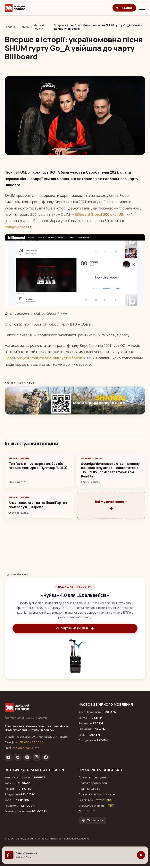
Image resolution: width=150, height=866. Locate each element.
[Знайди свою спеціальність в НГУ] (75, 401)
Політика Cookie (89, 789)
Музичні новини (39, 26)
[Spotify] (27, 757)
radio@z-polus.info (26, 748)
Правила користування (94, 777)
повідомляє (15, 226)
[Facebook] (46, 757)
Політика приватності (93, 783)
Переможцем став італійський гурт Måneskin (45, 357)
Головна (10, 27)
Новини (24, 27)
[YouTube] (8, 757)
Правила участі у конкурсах (97, 794)
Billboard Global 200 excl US (99, 214)
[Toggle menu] (142, 8)
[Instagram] (36, 757)
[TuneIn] (17, 757)
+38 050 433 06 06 (30, 742)
